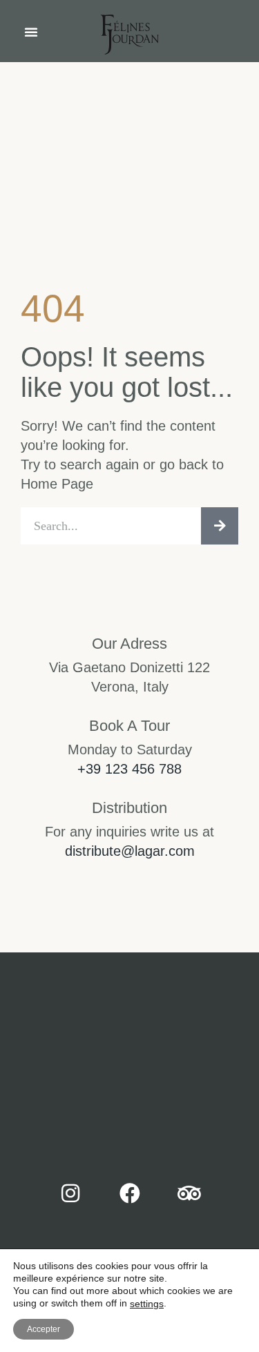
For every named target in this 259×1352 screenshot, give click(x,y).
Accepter (43, 1329)
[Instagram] (70, 1193)
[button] (31, 31)
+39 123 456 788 (129, 768)
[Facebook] (130, 1193)
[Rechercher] (219, 526)
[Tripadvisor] (189, 1193)
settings (147, 1303)
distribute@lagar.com (130, 851)
